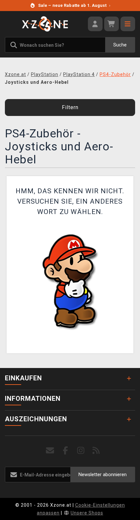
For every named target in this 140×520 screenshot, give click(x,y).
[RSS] (96, 450)
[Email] (50, 450)
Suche (120, 45)
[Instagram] (81, 450)
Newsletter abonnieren (102, 474)
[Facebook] (66, 450)
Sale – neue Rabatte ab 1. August (74, 5)
